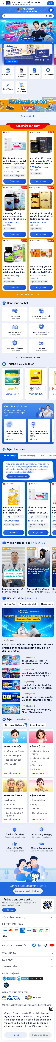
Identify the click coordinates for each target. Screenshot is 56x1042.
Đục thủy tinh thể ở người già (14, 814)
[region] (28, 31)
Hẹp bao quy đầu (13, 760)
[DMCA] (30, 978)
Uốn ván (36, 809)
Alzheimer (10, 800)
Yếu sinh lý (10, 764)
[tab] (7, 167)
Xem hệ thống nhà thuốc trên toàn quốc (28, 886)
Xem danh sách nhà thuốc (28, 891)
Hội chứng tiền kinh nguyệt (41, 752)
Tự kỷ (34, 804)
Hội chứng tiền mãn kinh (41, 759)
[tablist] (28, 456)
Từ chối (15, 1035)
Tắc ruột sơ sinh (39, 813)
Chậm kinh (37, 765)
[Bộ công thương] (8, 978)
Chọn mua (15, 181)
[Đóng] (3, 3)
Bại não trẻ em (38, 800)
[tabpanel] (28, 498)
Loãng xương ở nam (14, 751)
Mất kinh (36, 769)
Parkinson (10, 804)
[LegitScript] (15, 985)
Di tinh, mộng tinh (13, 755)
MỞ (50, 3)
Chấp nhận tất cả (40, 1035)
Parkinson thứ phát (14, 809)
